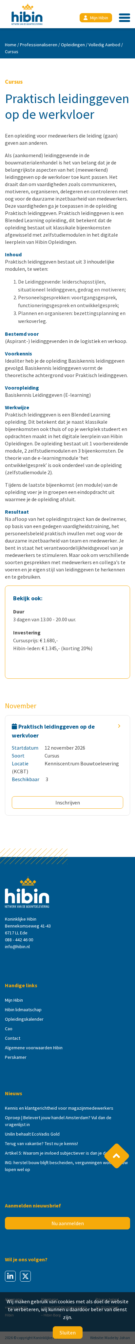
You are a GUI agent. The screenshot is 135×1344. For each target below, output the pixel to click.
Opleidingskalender (24, 1019)
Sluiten (68, 1332)
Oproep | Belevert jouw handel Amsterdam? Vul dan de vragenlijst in (58, 1121)
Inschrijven (67, 802)
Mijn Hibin (99, 18)
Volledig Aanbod (104, 45)
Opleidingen (73, 45)
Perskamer (16, 1057)
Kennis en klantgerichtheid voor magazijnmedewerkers (59, 1108)
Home (10, 45)
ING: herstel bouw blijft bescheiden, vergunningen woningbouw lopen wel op (66, 1166)
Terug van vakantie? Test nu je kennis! (41, 1143)
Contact (12, 1038)
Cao (8, 1029)
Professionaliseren (38, 45)
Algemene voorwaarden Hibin (34, 1048)
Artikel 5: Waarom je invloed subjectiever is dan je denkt (59, 1153)
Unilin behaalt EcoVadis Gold (32, 1134)
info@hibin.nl (17, 946)
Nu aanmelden (67, 1223)
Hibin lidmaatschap (23, 1010)
